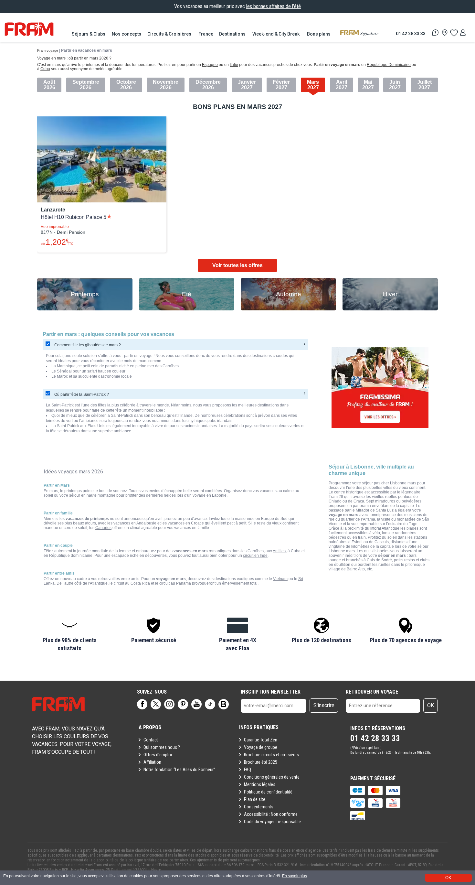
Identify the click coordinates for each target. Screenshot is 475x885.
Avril (341, 82)
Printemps (85, 294)
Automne (288, 294)
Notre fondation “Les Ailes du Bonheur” (179, 769)
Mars (313, 82)
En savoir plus (294, 876)
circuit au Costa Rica (132, 583)
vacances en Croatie (186, 523)
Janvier (247, 82)
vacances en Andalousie (134, 523)
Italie (234, 64)
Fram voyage (47, 50)
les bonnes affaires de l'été (273, 6)
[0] (453, 32)
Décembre (208, 82)
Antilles (279, 551)
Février (281, 82)
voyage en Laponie (210, 495)
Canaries (103, 527)
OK (430, 705)
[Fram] (29, 29)
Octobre (126, 82)
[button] (69, 635)
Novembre (165, 82)
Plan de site (254, 799)
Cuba (45, 69)
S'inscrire (323, 705)
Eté (186, 294)
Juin (394, 82)
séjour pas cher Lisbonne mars (389, 483)
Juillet (424, 82)
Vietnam (280, 579)
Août (49, 82)
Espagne (210, 64)
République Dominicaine (389, 64)
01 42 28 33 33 (411, 33)
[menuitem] (89, 34)
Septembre (85, 82)
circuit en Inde (255, 555)
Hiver (390, 294)
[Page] (142, 704)
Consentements (258, 806)
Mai (368, 82)
